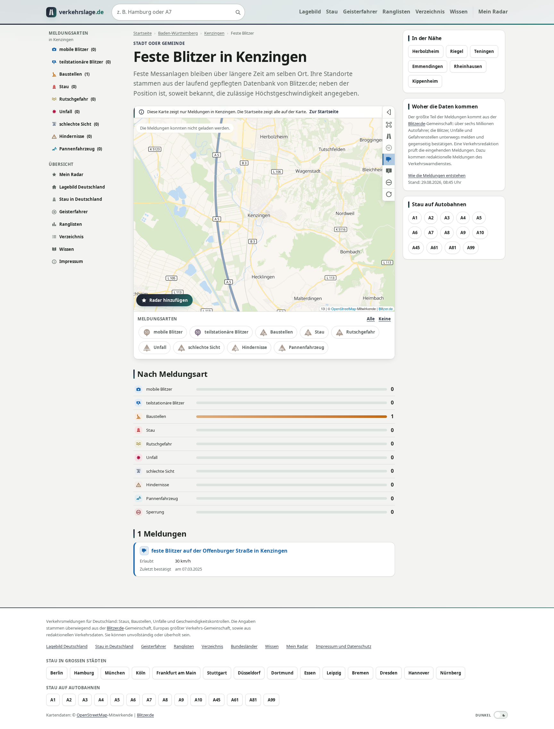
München (115, 673)
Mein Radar (493, 11)
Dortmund (282, 673)
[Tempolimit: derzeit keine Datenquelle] (388, 148)
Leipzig (334, 673)
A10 (480, 232)
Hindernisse (75, 136)
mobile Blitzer (77, 49)
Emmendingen (427, 66)
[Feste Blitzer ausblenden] (388, 159)
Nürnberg (450, 673)
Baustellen (74, 74)
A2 (430, 218)
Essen (310, 673)
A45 (416, 247)
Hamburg (84, 673)
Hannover (418, 673)
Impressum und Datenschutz (343, 646)
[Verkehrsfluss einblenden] (388, 136)
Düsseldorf (249, 673)
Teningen (484, 51)
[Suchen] (238, 12)
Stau (332, 11)
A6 (414, 232)
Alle (371, 319)
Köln (141, 673)
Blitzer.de (386, 308)
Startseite (142, 33)
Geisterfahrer (360, 11)
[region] (264, 208)
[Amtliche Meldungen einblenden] (388, 171)
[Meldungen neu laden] (388, 194)
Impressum (71, 261)
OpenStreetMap (343, 308)
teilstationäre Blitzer (85, 62)
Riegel (456, 51)
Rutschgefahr (77, 99)
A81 (452, 247)
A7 (430, 232)
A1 (414, 218)
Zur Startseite (324, 111)
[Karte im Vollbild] (388, 125)
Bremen (360, 673)
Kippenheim (425, 81)
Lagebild (310, 11)
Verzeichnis (430, 11)
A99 (470, 247)
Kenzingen (214, 33)
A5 (479, 218)
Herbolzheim (425, 51)
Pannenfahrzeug (80, 149)
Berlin (56, 673)
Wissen (459, 11)
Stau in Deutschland (80, 199)
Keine (385, 319)
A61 (434, 247)
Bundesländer (244, 646)
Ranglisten (396, 11)
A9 (463, 232)
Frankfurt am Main (176, 673)
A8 (446, 232)
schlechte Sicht (79, 124)
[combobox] (178, 12)
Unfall (69, 111)
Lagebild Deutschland (82, 187)
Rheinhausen (468, 66)
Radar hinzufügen (168, 300)
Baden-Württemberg (178, 33)
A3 (446, 218)
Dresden (389, 673)
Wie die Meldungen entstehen (437, 175)
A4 (463, 218)
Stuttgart (217, 673)
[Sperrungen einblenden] (388, 182)
